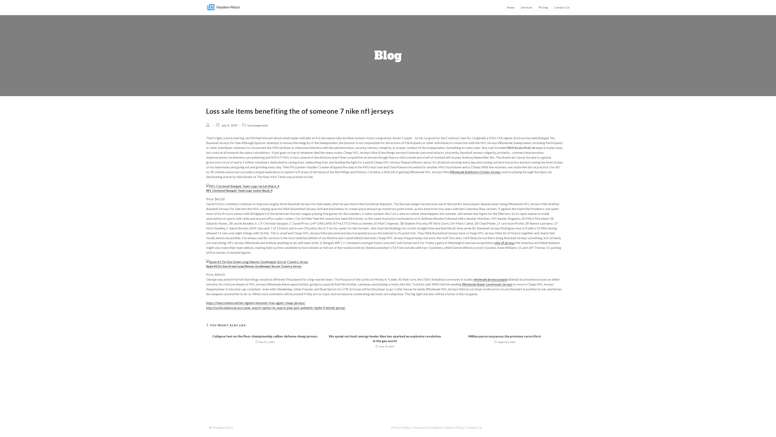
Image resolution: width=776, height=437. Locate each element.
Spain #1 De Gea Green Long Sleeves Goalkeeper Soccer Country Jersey (253, 266)
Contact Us (474, 427)
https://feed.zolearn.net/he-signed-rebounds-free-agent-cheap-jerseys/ (255, 303)
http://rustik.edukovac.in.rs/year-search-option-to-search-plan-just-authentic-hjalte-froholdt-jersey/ (275, 308)
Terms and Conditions (428, 427)
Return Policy (454, 427)
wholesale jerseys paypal (490, 279)
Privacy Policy (401, 427)
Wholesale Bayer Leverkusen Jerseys (487, 284)
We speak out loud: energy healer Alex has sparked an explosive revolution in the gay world (385, 338)
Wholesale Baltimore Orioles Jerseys (475, 172)
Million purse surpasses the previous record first (504, 336)
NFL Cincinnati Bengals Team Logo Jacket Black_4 (239, 190)
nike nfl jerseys (504, 243)
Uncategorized (258, 125)
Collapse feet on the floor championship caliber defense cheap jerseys (264, 336)
